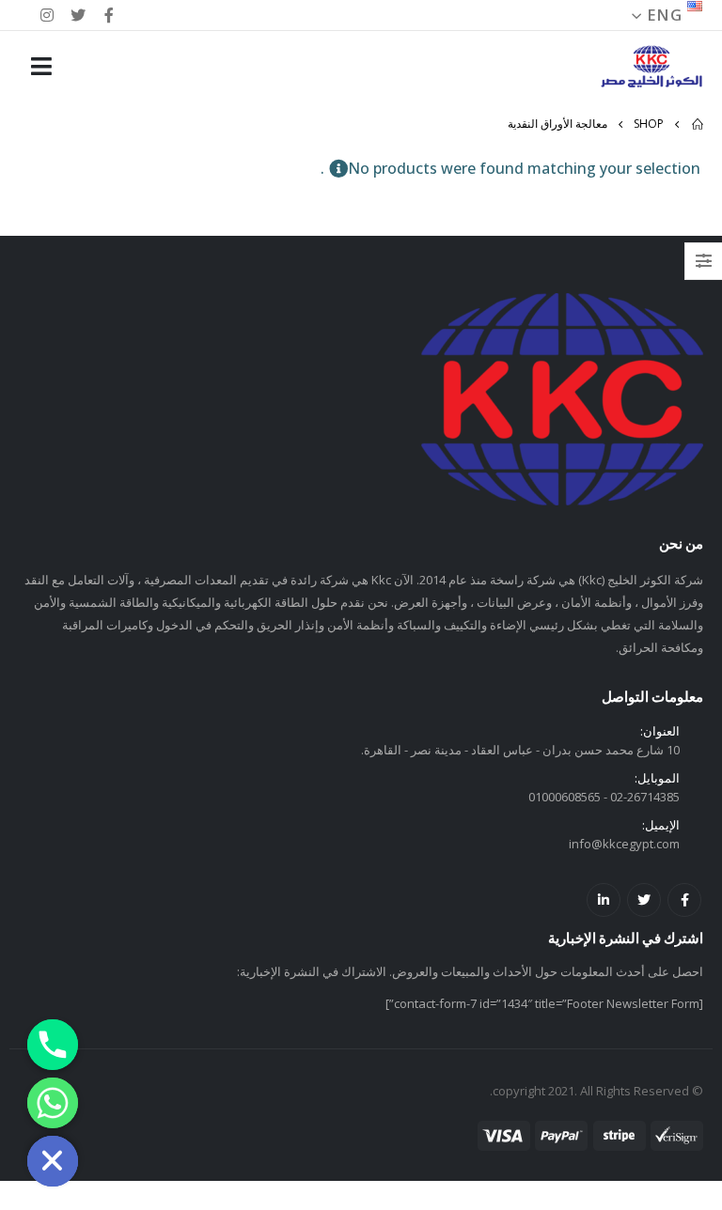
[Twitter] (78, 15)
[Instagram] (47, 15)
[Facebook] (110, 15)
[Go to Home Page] (696, 124)
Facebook (684, 900)
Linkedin (603, 900)
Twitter (644, 900)
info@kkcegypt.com (624, 843)
